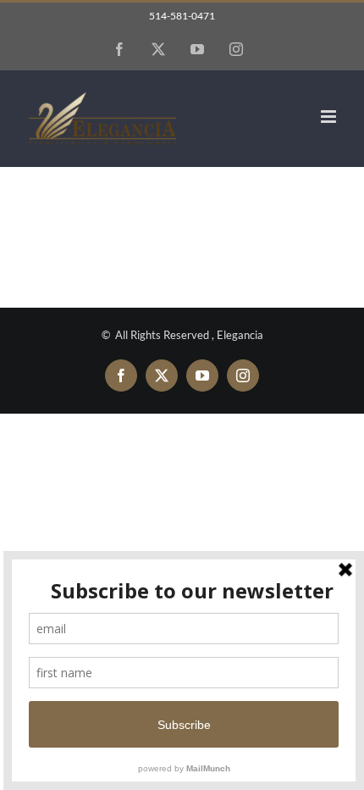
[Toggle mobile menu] (330, 116)
